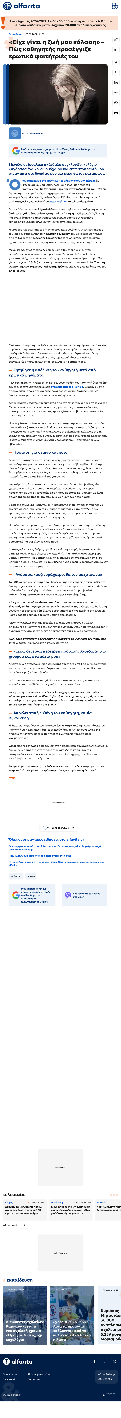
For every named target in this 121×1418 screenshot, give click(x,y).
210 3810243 (105, 1378)
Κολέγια (31, 876)
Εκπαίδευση (15, 34)
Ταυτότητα (34, 1378)
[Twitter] (116, 72)
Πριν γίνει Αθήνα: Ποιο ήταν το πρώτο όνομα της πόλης (40, 855)
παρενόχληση (58, 201)
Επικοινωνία (10, 1378)
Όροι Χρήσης (10, 1374)
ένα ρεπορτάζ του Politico (67, 386)
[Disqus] (60, 954)
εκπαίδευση (20, 1280)
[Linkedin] (116, 82)
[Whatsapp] (116, 102)
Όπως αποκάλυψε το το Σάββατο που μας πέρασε (59, 180)
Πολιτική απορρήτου (39, 1374)
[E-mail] (116, 112)
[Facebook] (116, 62)
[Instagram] (104, 1361)
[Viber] (116, 92)
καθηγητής (16, 876)
